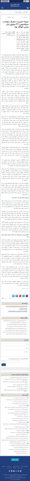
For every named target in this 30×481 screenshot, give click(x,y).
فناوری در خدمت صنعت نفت (22, 416)
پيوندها (14, 468)
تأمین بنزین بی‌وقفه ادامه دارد (22, 388)
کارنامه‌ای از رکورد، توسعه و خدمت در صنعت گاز (19, 432)
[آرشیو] (21, 471)
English (27, 1)
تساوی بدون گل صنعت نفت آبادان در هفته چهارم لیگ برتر (17, 436)
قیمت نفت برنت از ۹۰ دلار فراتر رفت (21, 411)
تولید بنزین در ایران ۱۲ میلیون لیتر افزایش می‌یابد (18, 377)
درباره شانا (9, 466)
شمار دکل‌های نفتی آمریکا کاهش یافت (20, 451)
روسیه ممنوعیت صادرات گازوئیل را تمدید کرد (19, 403)
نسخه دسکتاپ (15, 459)
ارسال (4, 365)
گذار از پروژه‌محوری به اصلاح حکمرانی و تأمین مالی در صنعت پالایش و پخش (15, 382)
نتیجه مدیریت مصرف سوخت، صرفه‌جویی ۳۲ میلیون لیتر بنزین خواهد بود (15, 24)
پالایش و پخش (18, 12)
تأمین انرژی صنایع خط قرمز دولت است (20, 447)
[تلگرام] (14, 471)
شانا (15, 5)
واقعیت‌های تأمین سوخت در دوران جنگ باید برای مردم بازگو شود (16, 428)
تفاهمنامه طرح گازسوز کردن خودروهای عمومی (17, 311)
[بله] (12, 471)
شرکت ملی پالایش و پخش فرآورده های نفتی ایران (16, 306)
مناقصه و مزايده (16, 466)
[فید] (18, 471)
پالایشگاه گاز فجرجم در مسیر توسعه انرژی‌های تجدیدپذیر (17, 412)
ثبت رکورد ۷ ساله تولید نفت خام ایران (20, 414)
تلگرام (6, 1)
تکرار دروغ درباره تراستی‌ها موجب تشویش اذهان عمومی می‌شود (16, 407)
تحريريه (3, 466)
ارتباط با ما (20, 468)
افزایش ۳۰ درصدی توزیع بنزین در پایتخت (20, 384)
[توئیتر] (9, 471)
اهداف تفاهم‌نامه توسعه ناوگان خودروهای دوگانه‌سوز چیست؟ (15, 330)
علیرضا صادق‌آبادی (23, 309)
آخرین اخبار (25, 395)
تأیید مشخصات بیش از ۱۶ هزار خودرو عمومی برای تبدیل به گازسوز (14, 332)
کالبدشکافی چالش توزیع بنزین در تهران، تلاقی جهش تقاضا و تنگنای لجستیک (15, 391)
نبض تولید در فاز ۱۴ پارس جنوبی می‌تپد (20, 401)
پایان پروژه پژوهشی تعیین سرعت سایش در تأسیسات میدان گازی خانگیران (14, 440)
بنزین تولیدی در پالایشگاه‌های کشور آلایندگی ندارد (17, 322)
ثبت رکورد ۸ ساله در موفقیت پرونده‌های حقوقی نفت (18, 441)
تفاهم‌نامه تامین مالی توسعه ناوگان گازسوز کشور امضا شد (16, 324)
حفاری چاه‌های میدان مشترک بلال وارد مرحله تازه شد (18, 449)
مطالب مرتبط (24, 318)
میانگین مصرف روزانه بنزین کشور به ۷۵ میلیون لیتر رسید (16, 326)
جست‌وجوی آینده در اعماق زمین (21, 434)
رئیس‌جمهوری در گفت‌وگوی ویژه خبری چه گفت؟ (18, 443)
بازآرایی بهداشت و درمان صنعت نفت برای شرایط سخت (17, 409)
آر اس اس (9, 468)
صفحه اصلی (25, 12)
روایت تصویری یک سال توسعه (22, 430)
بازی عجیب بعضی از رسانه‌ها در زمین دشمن (19, 418)
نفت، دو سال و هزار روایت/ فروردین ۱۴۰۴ (20, 397)
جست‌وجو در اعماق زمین (22, 422)
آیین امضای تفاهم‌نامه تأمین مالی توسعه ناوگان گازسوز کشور (16, 328)
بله (4, 1)
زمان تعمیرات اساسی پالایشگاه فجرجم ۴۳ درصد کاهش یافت (16, 399)
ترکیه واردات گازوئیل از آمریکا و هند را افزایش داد (18, 445)
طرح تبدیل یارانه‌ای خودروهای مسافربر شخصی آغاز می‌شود (16, 333)
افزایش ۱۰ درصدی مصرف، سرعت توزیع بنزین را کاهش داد (17, 386)
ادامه (2, 395)
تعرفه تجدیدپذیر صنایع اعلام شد (21, 453)
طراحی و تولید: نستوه (14, 479)
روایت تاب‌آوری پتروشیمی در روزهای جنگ (20, 420)
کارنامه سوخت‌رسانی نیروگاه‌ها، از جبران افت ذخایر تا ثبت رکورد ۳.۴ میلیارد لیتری (15, 380)
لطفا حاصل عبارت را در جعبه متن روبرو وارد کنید (18, 359)
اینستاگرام (8, 1)
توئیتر (2, 1)
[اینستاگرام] (16, 471)
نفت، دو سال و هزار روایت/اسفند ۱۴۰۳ (20, 426)
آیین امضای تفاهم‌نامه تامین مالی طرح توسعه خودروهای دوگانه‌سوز (14, 320)
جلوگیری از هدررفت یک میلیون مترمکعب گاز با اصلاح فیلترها (16, 438)
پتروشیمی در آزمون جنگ (23, 405)
